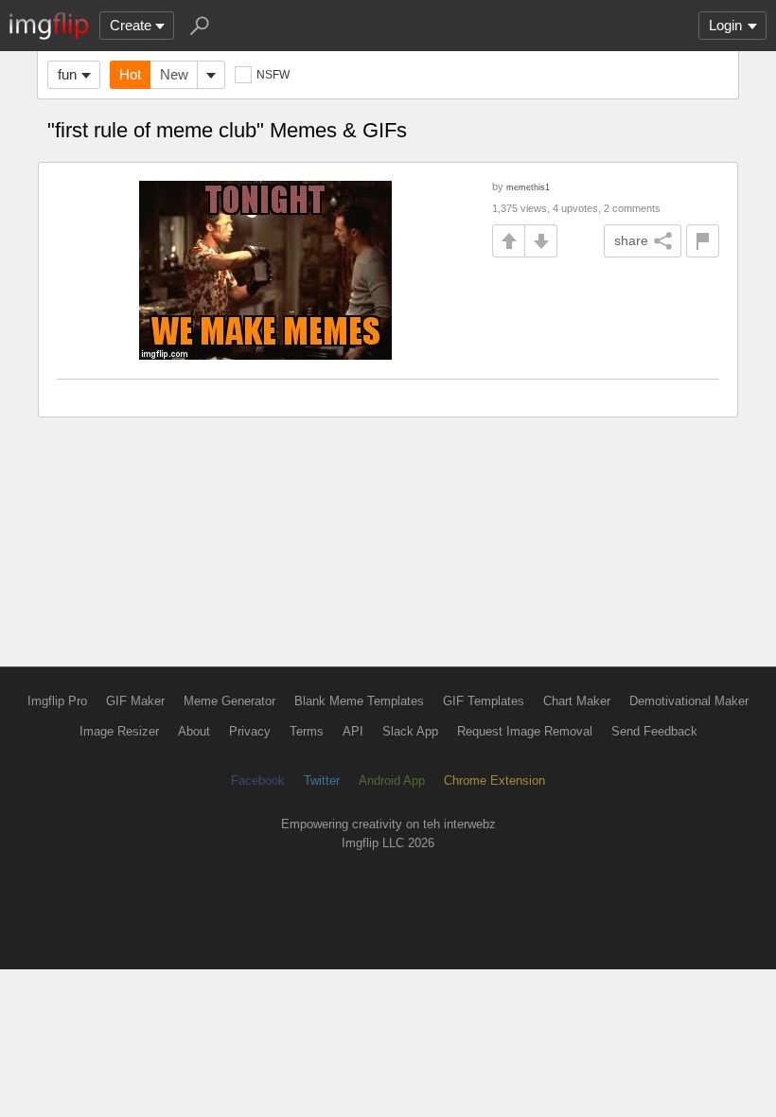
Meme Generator (229, 701)
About (194, 731)
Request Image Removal (524, 731)
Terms (307, 731)
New (174, 74)
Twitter (322, 780)
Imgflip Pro (57, 701)
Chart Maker (576, 701)
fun (67, 74)
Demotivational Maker (689, 701)
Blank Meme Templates (359, 701)
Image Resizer (119, 731)
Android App (392, 780)
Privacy (250, 731)
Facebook (258, 780)
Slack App (410, 731)
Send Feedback (654, 731)
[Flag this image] (702, 240)
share (631, 240)
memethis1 (528, 187)
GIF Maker (135, 701)
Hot (130, 74)
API (353, 731)
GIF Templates (483, 701)
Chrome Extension (494, 780)
